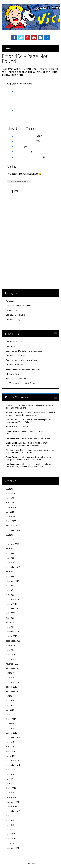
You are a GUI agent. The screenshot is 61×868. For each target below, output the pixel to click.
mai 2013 (10, 825)
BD (45, 207)
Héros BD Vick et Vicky (30, 239)
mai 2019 (10, 618)
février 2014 (11, 788)
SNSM (29, 266)
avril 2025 (10, 512)
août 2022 (10, 572)
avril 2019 (10, 622)
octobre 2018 (11, 636)
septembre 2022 (13, 567)
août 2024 (10, 535)
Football (25, 238)
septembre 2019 (13, 609)
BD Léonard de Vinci (16, 216)
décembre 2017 (12, 659)
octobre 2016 (11, 687)
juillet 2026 (10, 494)
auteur (35, 199)
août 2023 (10, 549)
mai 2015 (10, 742)
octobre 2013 (11, 806)
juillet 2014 (10, 770)
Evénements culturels (24, 141)
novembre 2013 (12, 802)
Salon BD (14, 262)
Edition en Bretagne (43, 233)
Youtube (34, 37)
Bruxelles (24, 221)
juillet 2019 (10, 613)
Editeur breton (19, 232)
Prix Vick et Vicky (22, 151)
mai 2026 (10, 498)
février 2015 (11, 751)
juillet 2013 (10, 816)
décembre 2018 (12, 632)
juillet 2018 (10, 645)
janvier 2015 (11, 756)
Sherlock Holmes (15, 266)
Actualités (18, 146)
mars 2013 (10, 834)
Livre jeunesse (16, 250)
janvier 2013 (11, 843)
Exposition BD (13, 238)
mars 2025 (10, 517)
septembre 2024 (13, 530)
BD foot (36, 212)
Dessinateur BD (17, 224)
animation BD (13, 199)
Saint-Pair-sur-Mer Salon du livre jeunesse (24, 351)
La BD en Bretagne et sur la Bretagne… (23, 383)
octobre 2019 (11, 604)
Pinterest (27, 37)
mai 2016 (10, 705)
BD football (46, 212)
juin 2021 (10, 586)
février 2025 (11, 521)
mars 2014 (10, 783)
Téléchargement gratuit (31, 270)
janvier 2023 (11, 563)
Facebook (14, 37)
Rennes (29, 254)
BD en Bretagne (23, 212)
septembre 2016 (13, 691)
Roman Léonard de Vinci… (17, 378)
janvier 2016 (11, 724)
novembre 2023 (12, 544)
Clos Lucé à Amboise (39, 221)
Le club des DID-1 (36, 246)
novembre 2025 (12, 507)
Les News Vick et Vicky (25, 136)
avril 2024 (10, 540)
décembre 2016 (12, 682)
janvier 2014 (11, 793)
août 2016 (10, 696)
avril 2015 (10, 747)
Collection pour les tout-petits (28, 157)
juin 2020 (10, 595)
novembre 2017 (12, 664)
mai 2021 (10, 590)
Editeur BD (22, 229)
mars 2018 (10, 650)
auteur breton (28, 202)
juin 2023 (10, 553)
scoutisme (43, 262)
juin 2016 (10, 701)
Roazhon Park (45, 254)
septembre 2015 (13, 737)
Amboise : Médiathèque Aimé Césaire (22, 360)
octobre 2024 (11, 526)
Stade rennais (13, 270)
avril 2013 (10, 829)
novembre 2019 (12, 599)
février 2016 (11, 719)
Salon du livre (30, 262)
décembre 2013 (12, 797)
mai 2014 (10, 774)
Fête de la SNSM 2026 (25, 91)
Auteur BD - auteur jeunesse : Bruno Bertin (24, 369)
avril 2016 (10, 710)
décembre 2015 (12, 728)
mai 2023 (10, 558)
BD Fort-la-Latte (12, 374)
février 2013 (11, 839)
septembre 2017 (13, 668)
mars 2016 (10, 714)
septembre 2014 (13, 765)
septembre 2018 (13, 641)
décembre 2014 (12, 760)
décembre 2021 (12, 581)
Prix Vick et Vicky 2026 (25, 110)
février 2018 (11, 655)
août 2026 (10, 489)
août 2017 (10, 673)
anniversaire (26, 199)
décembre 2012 (12, 848)
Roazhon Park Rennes (17, 258)
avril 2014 (10, 779)
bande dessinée (23, 207)
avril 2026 (10, 503)
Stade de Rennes (41, 266)
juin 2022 (10, 576)
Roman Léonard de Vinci (40, 258)
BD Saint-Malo (32, 216)
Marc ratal (28, 250)
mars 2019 (10, 627)
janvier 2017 (11, 678)
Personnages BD (43, 250)
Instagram (40, 37)
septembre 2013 (13, 811)
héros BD (34, 238)
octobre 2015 (11, 733)
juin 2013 (10, 820)
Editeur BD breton (36, 229)
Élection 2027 (20, 96)
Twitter (21, 37)
